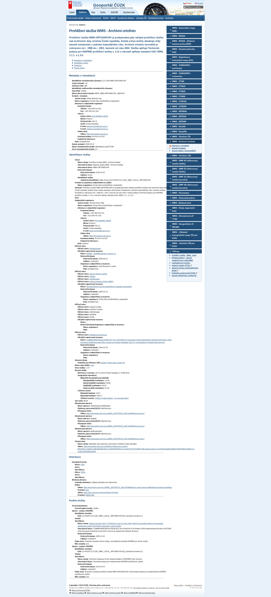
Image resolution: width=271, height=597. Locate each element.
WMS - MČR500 (179, 111)
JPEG (83, 472)
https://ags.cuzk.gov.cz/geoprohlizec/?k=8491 (101, 493)
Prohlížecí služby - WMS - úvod (184, 255)
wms (92, 365)
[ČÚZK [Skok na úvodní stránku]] (75, 5)
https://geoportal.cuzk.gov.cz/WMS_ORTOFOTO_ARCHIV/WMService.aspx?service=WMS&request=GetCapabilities (128, 487)
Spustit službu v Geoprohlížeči (184, 151)
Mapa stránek (178, 585)
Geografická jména (156, 18)
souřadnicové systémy (181, 263)
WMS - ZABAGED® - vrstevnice (181, 75)
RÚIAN (106, 18)
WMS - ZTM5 (178, 81)
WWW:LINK (89, 495)
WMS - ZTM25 (178, 91)
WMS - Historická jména (183, 198)
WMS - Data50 (178, 126)
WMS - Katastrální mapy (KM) (183, 29)
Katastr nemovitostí (93, 18)
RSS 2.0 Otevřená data (147, 593)
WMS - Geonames (180, 193)
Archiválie (169, 18)
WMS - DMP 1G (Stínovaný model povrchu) (184, 178)
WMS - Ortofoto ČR (181, 136)
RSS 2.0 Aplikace (78, 593)
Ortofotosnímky (95, 249)
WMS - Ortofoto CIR (181, 155)
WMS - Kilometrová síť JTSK (183, 217)
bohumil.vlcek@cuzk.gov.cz (97, 126)
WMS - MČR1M (179, 116)
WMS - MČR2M (179, 121)
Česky (188, 3)
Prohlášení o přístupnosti (193, 585)
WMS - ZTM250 (179, 106)
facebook (151, 588)
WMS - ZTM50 (178, 96)
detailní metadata (179, 148)
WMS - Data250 (179, 131)
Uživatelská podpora (140, 588)
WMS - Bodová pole (181, 203)
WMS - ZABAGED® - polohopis (181, 66)
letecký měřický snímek (98, 274)
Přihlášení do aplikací (193, 7)
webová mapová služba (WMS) (101, 282)
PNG (83, 465)
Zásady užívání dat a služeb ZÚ (184, 276)
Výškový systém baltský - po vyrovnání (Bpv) (112, 398)
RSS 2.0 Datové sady (94, 593)
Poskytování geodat (75, 18)
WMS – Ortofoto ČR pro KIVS (183, 244)
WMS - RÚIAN (178, 36)
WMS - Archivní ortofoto (183, 141)
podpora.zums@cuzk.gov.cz (97, 129)
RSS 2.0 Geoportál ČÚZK (81, 590)
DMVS (113, 18)
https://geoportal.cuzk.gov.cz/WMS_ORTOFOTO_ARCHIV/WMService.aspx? (116, 413)
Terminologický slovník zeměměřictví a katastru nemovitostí (109, 287)
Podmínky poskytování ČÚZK (184, 273)
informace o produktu (180, 146)
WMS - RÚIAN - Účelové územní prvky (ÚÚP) (183, 42)
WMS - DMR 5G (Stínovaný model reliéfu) (185, 170)
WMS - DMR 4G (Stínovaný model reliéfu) (185, 162)
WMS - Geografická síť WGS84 (183, 225)
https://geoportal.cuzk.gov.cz (97, 134)
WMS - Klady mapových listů (183, 209)
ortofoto (92, 277)
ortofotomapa (94, 279)
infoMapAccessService (98, 335)
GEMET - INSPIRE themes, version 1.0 (101, 254)
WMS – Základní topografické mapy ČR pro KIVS (184, 235)
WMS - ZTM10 (178, 86)
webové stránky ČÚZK (181, 266)
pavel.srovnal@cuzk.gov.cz (99, 231)
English (200, 3)
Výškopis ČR (141, 18)
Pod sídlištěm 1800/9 (100, 116)
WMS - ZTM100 (179, 101)
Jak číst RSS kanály (162, 588)
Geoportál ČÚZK (113, 6)
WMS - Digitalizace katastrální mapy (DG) (182, 58)
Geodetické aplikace (125, 18)
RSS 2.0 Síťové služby (113, 593)
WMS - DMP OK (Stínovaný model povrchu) (185, 186)
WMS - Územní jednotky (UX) (183, 50)
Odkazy (175, 251)
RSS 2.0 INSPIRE (130, 593)
